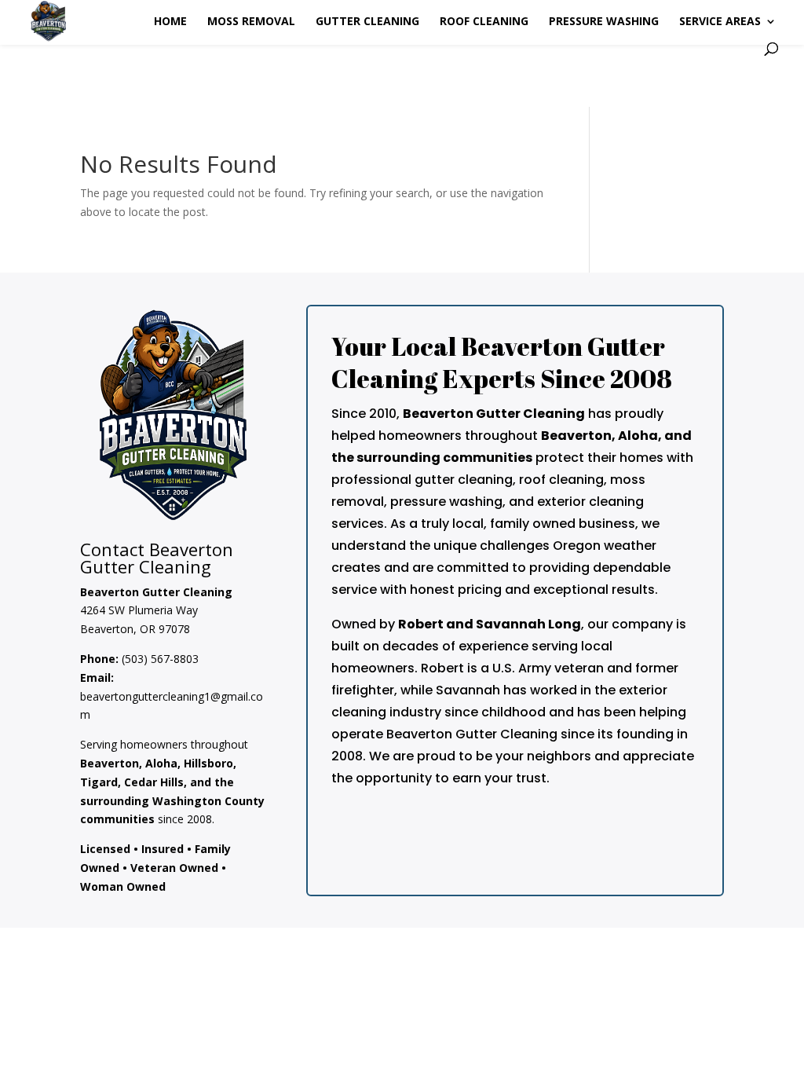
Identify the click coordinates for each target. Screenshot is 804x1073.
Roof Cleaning (484, 22)
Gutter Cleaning (367, 22)
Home (170, 22)
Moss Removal (251, 22)
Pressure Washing (604, 22)
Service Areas (720, 22)
